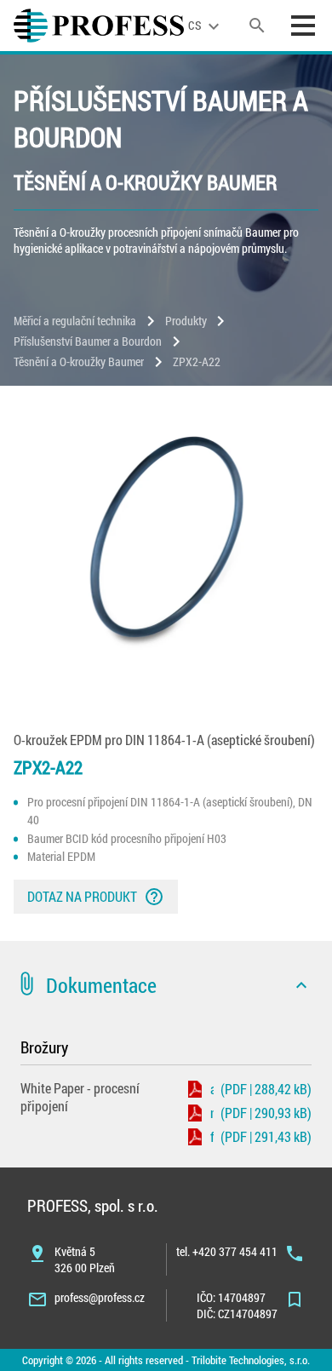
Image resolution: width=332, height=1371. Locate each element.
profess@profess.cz (99, 1297)
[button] (166, 985)
